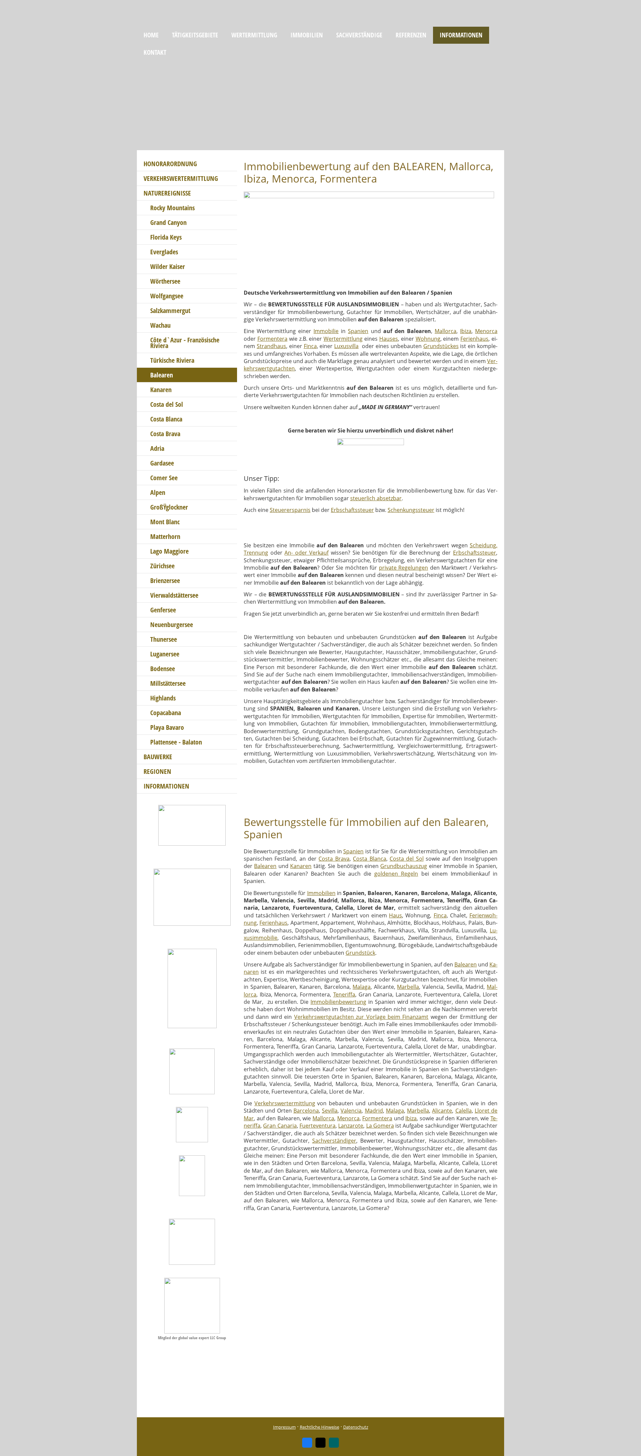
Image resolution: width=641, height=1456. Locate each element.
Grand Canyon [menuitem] (168, 222)
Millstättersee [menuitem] (168, 683)
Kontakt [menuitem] (155, 52)
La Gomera (380, 1125)
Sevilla (330, 1110)
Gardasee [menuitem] (162, 463)
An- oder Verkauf (306, 552)
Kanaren (300, 866)
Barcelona (306, 1110)
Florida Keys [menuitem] (166, 237)
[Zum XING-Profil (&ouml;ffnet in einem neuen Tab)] (334, 1443)
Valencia (351, 1110)
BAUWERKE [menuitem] (158, 756)
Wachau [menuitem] (160, 325)
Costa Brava (333, 858)
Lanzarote (350, 1125)
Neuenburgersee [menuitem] (171, 624)
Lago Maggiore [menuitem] (169, 551)
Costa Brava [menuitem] (165, 433)
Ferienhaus (474, 338)
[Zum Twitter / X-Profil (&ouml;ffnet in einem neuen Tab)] (320, 1443)
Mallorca (445, 331)
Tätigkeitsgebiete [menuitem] (195, 35)
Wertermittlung (343, 338)
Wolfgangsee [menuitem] (166, 295)
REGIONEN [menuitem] (157, 771)
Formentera (272, 338)
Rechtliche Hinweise (319, 1427)
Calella (463, 1110)
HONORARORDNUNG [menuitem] (170, 163)
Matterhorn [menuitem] (165, 536)
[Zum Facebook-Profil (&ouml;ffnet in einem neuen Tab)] (307, 1443)
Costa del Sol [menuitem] (166, 404)
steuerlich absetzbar (376, 498)
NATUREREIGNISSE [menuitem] (167, 193)
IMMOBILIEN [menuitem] (306, 35)
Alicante (442, 1110)
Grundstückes (441, 346)
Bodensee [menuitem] (162, 668)
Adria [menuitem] (157, 448)
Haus (395, 915)
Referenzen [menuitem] (411, 35)
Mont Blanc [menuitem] (165, 521)
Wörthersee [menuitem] (165, 281)
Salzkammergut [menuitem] (170, 310)
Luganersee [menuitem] (164, 653)
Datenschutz (355, 1427)
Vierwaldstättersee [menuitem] (174, 595)
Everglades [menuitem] (164, 251)
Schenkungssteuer (411, 510)
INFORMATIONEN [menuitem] (461, 35)
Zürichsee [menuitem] (162, 565)
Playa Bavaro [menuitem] (167, 727)
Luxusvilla (346, 346)
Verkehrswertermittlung (284, 1103)
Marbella (408, 986)
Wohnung (428, 338)
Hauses (388, 338)
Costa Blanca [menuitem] (166, 418)
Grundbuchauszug (403, 866)
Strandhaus (271, 346)
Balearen (265, 866)
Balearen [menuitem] (161, 374)
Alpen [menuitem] (157, 492)
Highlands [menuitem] (163, 697)
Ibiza (465, 331)
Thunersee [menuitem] (163, 639)
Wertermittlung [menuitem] (254, 35)
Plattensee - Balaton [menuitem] (176, 742)
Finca (310, 346)
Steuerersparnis (290, 510)
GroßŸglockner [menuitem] (169, 507)
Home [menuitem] (151, 35)
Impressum (284, 1427)
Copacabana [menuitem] (165, 712)
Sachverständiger (334, 1140)
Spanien (358, 331)
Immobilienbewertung (338, 1001)
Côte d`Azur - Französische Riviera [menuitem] (184, 342)
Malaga (362, 986)
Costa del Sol (407, 858)
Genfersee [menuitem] (163, 609)
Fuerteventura (317, 1125)
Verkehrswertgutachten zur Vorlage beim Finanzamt (361, 1017)
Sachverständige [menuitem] (359, 35)
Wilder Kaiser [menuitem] (167, 266)
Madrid (374, 1110)
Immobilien (321, 893)
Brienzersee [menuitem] (165, 580)
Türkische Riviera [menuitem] (172, 360)
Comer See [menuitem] (164, 477)
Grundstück (360, 952)
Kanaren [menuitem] (161, 389)
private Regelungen (403, 567)
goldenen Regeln (396, 873)
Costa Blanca (369, 858)
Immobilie (326, 331)
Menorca (486, 331)
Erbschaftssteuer (352, 510)
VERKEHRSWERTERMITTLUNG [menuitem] (181, 178)
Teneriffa (344, 994)
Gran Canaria (279, 1125)
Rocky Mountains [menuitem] (172, 207)
